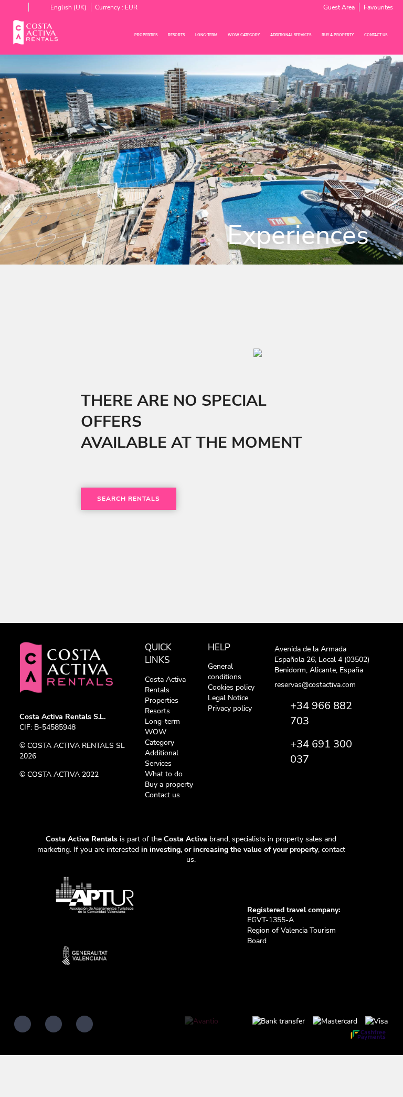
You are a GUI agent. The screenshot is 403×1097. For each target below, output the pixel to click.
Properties (145, 35)
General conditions (224, 671)
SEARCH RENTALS (128, 498)
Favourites (378, 7)
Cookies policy (231, 687)
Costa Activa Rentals (165, 684)
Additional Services (290, 35)
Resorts (176, 35)
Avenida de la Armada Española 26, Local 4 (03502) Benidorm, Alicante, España (321, 659)
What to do (164, 774)
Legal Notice (228, 698)
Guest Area (339, 7)
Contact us (375, 35)
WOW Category (244, 35)
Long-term (206, 35)
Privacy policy (230, 708)
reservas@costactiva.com (315, 685)
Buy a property (338, 35)
